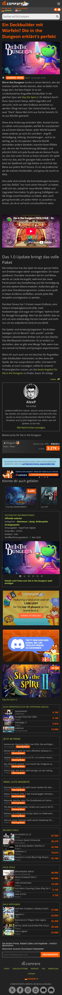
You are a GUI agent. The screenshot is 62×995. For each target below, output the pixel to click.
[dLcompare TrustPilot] (34, 990)
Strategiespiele (12, 524)
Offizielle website (13, 518)
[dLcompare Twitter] (11, 990)
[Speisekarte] (58, 3)
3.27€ (52, 448)
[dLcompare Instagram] (27, 990)
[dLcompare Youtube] (42, 990)
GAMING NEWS (15, 77)
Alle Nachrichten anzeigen (31, 427)
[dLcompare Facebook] (19, 990)
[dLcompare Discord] (50, 990)
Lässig (32, 521)
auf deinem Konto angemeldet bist (38, 464)
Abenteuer (22, 521)
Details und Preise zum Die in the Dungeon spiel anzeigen (28, 582)
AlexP (27, 77)
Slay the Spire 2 (30, 97)
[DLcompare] (31, 963)
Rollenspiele (42, 521)
